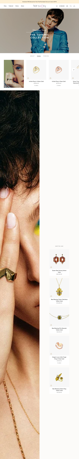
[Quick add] (28, 78)
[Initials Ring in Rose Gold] (59, 70)
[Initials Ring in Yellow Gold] (36, 70)
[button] (5, 6)
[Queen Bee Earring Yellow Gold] (59, 259)
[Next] (73, 69)
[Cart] (74, 6)
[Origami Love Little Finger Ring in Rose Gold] (59, 346)
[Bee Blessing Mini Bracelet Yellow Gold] (59, 317)
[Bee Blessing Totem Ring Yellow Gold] (59, 377)
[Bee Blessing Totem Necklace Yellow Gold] (59, 288)
